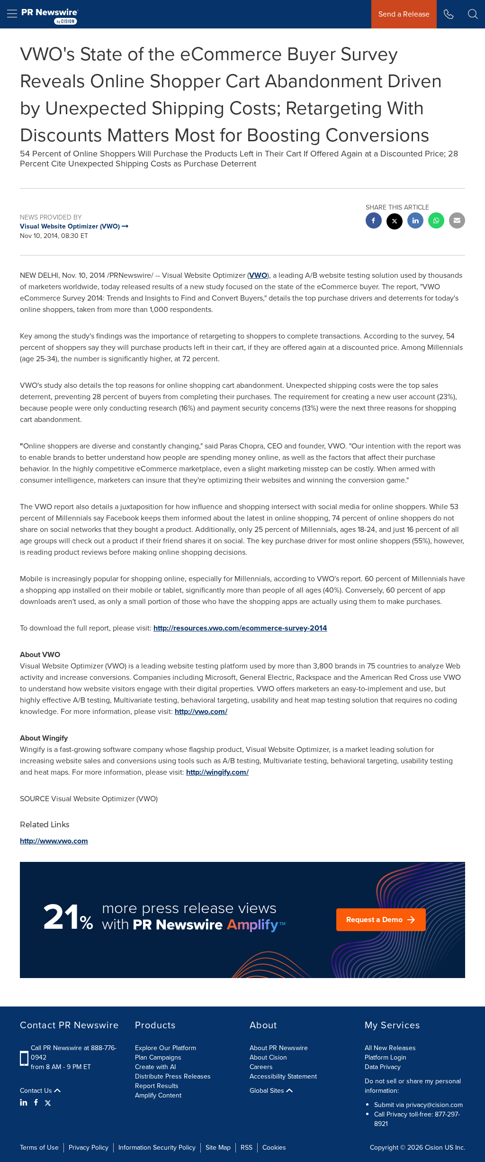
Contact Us (37, 1091)
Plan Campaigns (158, 1057)
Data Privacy (383, 1067)
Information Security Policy (157, 1148)
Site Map (218, 1148)
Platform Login (385, 1057)
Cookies (274, 1148)
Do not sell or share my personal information (413, 1086)
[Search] (473, 14)
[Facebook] (36, 1102)
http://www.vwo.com (54, 840)
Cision (434, 1148)
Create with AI (155, 1067)
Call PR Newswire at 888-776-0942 (74, 1052)
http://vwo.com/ (201, 711)
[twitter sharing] (394, 222)
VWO (258, 275)
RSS (246, 1148)
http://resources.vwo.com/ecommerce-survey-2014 (240, 627)
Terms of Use (39, 1148)
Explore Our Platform (165, 1048)
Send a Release (404, 14)
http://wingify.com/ (217, 772)
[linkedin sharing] (415, 221)
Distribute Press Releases (173, 1076)
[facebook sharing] (374, 221)
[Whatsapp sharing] (436, 221)
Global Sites (268, 1091)
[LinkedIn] (25, 1102)
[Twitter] (48, 1102)
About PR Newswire (279, 1048)
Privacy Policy (88, 1148)
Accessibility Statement (283, 1076)
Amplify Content (158, 1095)
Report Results (157, 1086)
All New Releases (390, 1048)
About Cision (268, 1057)
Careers (261, 1067)
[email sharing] (457, 221)
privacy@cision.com (434, 1105)
